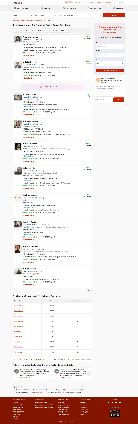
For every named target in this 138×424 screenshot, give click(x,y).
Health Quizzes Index (63, 407)
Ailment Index (61, 413)
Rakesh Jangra (18, 326)
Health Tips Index (62, 404)
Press (82, 414)
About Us (82, 402)
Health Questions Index (64, 405)
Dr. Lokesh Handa (30, 62)
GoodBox (15, 418)
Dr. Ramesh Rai (29, 168)
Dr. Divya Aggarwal (30, 121)
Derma (23, 20)
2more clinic (28, 180)
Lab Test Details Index (64, 414)
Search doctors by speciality (42, 405)
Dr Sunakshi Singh (30, 37)
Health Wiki (61, 402)
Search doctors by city (41, 402)
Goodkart (15, 402)
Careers (82, 405)
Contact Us (83, 404)
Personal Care (16, 414)
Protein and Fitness (18, 405)
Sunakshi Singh (18, 305)
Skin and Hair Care (18, 407)
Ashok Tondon (18, 342)
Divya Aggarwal (18, 321)
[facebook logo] (109, 403)
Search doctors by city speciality (44, 407)
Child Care (15, 416)
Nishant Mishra (18, 347)
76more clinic (29, 207)
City (97, 59)
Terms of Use (84, 409)
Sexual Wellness (17, 409)
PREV (16, 290)
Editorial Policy (84, 413)
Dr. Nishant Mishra (30, 246)
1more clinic (28, 106)
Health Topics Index (63, 409)
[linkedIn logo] (116, 403)
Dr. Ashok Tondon (30, 222)
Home (14, 20)
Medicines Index (62, 411)
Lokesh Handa (18, 311)
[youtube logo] (120, 403)
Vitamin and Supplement (19, 404)
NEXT (88, 290)
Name (98, 42)
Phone (98, 51)
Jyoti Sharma (18, 316)
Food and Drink (17, 413)
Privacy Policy (84, 411)
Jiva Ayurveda (18, 336)
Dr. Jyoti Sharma (29, 94)
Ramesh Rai (17, 331)
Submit (119, 99)
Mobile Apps (83, 407)
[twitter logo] (112, 403)
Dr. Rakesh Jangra (30, 144)
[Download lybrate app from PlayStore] (115, 412)
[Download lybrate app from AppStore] (115, 416)
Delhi (18, 20)
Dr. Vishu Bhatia (29, 269)
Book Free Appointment (105, 2)
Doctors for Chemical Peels (34, 20)
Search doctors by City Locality (43, 404)
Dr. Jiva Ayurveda (30, 195)
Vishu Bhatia (18, 352)
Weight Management (18, 411)
